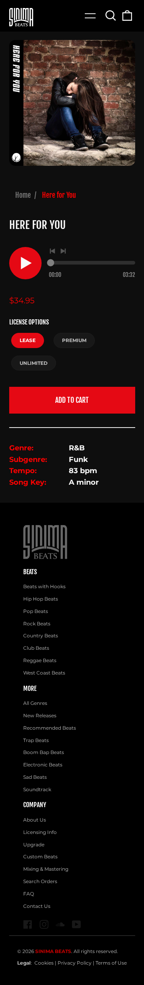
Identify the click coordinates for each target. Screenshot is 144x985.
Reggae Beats (39, 660)
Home (23, 195)
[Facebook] (27, 924)
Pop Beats (35, 611)
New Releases (39, 715)
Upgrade (33, 845)
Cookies (44, 963)
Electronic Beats (42, 765)
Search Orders (40, 881)
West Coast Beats (44, 673)
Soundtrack (37, 789)
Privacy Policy (75, 963)
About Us (34, 820)
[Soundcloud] (60, 924)
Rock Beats (36, 624)
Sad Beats (35, 777)
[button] (111, 15)
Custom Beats (40, 857)
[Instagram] (44, 924)
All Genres (35, 703)
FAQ (28, 894)
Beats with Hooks (44, 586)
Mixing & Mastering (45, 869)
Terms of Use (111, 963)
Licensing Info (40, 832)
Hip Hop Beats (40, 599)
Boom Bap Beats (43, 752)
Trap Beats (36, 740)
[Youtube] (76, 924)
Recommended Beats (49, 728)
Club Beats (36, 648)
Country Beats (40, 636)
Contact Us (36, 906)
